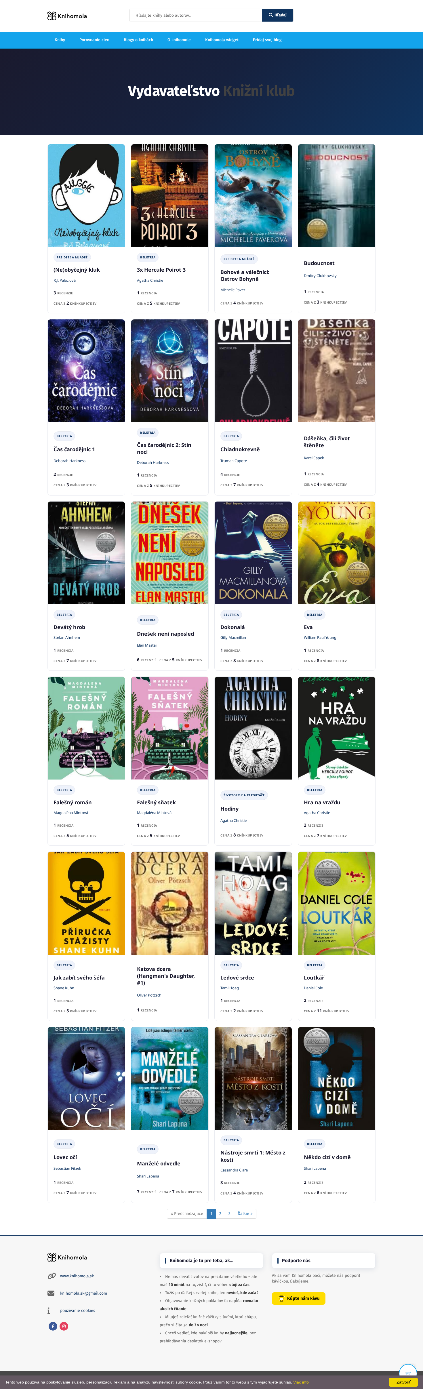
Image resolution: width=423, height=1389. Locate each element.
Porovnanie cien (94, 39)
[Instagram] (64, 1326)
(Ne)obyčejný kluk (77, 269)
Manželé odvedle (158, 1163)
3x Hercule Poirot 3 (161, 269)
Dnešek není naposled (165, 633)
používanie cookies (77, 1310)
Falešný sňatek (156, 802)
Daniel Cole (313, 987)
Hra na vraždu (322, 802)
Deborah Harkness (69, 460)
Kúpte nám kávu (303, 1298)
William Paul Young (320, 637)
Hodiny (229, 808)
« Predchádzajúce (187, 1213)
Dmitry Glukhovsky (320, 275)
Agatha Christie (150, 280)
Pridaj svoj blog (267, 39)
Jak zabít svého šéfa (79, 977)
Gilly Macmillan (233, 637)
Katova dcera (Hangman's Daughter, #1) (166, 975)
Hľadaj (281, 15)
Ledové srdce (237, 977)
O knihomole (179, 39)
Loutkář (314, 977)
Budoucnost (319, 263)
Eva (308, 627)
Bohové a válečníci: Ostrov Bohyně (244, 275)
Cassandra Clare (234, 1170)
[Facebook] (53, 1326)
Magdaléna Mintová (71, 812)
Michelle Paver (232, 289)
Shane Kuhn (64, 987)
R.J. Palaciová (65, 280)
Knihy (60, 39)
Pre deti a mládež (72, 257)
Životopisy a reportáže (244, 795)
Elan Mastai (147, 645)
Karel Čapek (314, 457)
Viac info (301, 1382)
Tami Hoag (229, 987)
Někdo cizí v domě (327, 1157)
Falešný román (73, 802)
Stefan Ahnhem (67, 637)
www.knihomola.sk (77, 1276)
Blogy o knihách (138, 39)
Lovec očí (65, 1157)
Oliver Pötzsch (149, 995)
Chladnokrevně (240, 449)
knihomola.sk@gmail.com (83, 1293)
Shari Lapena (148, 1176)
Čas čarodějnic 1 (74, 449)
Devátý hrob (69, 627)
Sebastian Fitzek (67, 1168)
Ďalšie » (245, 1213)
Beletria (147, 257)
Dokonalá (232, 627)
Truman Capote (233, 460)
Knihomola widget (222, 39)
